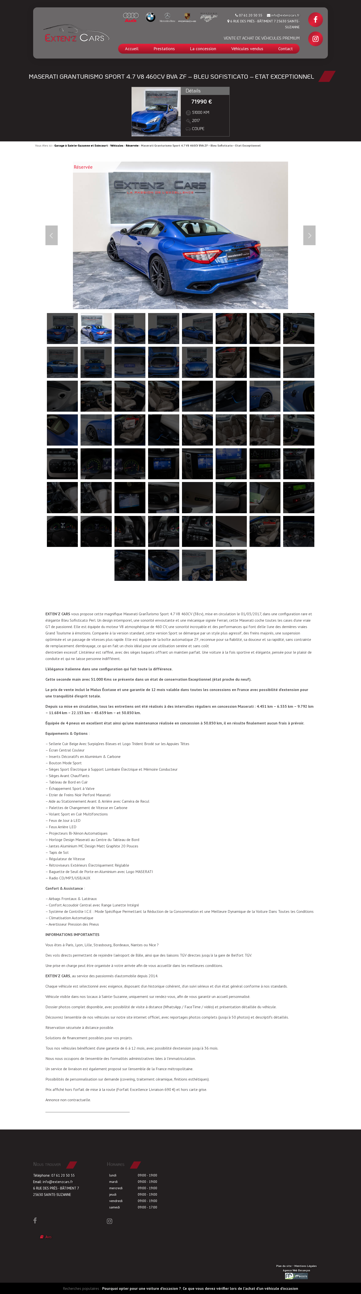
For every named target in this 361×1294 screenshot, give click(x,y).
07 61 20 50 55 (63, 1175)
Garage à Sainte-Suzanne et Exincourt (81, 145)
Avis (47, 1236)
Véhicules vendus (247, 48)
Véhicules (116, 145)
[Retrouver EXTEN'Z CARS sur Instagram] (315, 38)
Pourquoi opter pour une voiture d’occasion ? (141, 1288)
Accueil (132, 48)
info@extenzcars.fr (285, 15)
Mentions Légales (305, 1266)
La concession (203, 48)
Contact (285, 48)
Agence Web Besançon (296, 1270)
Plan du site (284, 1266)
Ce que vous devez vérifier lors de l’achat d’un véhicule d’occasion (240, 1288)
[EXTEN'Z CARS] (76, 33)
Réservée (132, 145)
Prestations (164, 48)
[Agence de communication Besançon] (296, 1276)
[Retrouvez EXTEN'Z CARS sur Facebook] (315, 19)
